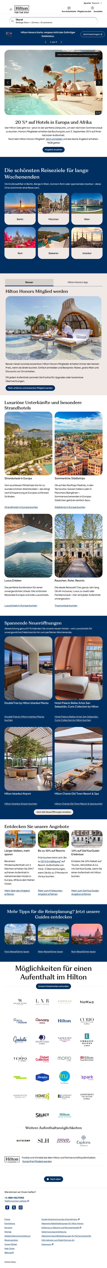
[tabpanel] (53, 338)
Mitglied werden (84, 11)
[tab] (29, 282)
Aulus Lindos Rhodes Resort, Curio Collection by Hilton (77, 55)
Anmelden (98, 11)
